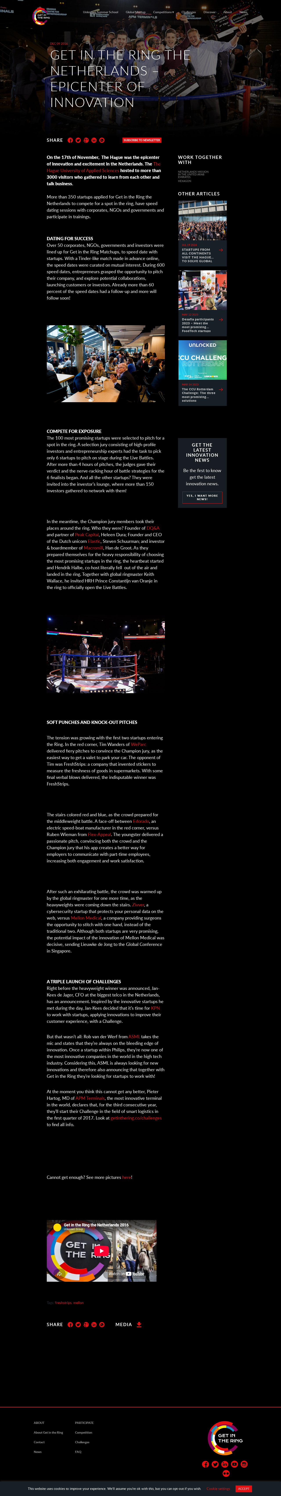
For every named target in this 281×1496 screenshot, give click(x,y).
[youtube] (234, 1465)
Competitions (162, 12)
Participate (84, 1423)
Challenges (189, 12)
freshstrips (63, 1302)
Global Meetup (136, 12)
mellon (78, 1302)
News (243, 12)
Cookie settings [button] (218, 1488)
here (126, 1177)
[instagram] (244, 1465)
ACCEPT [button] (243, 1489)
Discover (210, 12)
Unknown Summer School (100, 12)
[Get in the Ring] (46, 16)
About (227, 12)
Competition (83, 1432)
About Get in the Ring (48, 1432)
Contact (39, 1442)
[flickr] (226, 1474)
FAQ (78, 1452)
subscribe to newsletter (142, 140)
